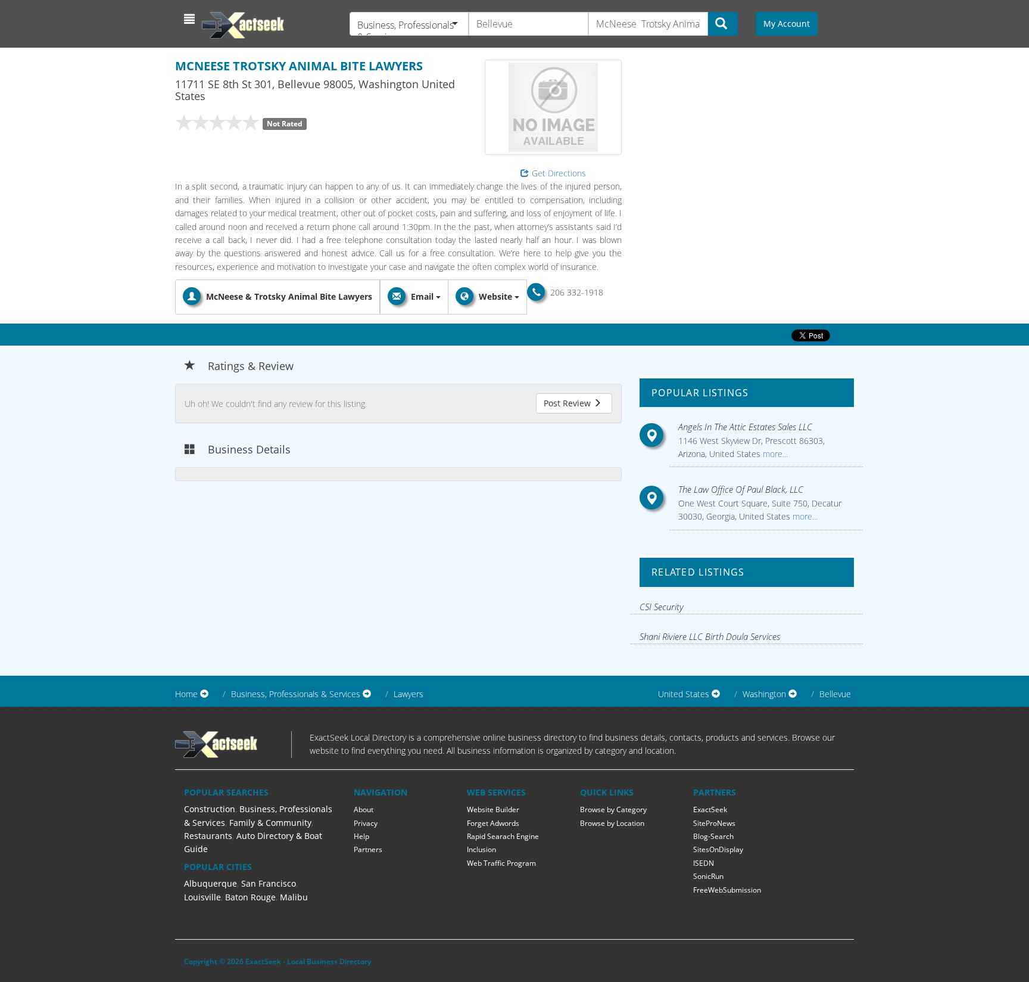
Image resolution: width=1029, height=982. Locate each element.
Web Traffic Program (501, 863)
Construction (209, 809)
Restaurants (208, 835)
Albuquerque (210, 883)
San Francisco (268, 883)
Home (186, 694)
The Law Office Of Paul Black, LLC (740, 489)
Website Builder (493, 809)
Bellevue (835, 694)
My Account (786, 23)
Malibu (294, 897)
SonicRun (708, 876)
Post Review (568, 403)
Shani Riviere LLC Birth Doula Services (710, 636)
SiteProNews (714, 823)
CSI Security (662, 607)
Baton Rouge (250, 897)
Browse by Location (612, 823)
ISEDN (703, 863)
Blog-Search (713, 836)
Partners (368, 849)
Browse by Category (613, 809)
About (363, 809)
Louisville (202, 897)
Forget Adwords (493, 823)
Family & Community (270, 822)
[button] (191, 19)
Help (361, 836)
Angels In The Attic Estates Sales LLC (745, 427)
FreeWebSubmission (727, 890)
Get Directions (559, 173)
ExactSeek (710, 809)
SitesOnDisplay (718, 849)
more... (774, 453)
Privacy (366, 823)
